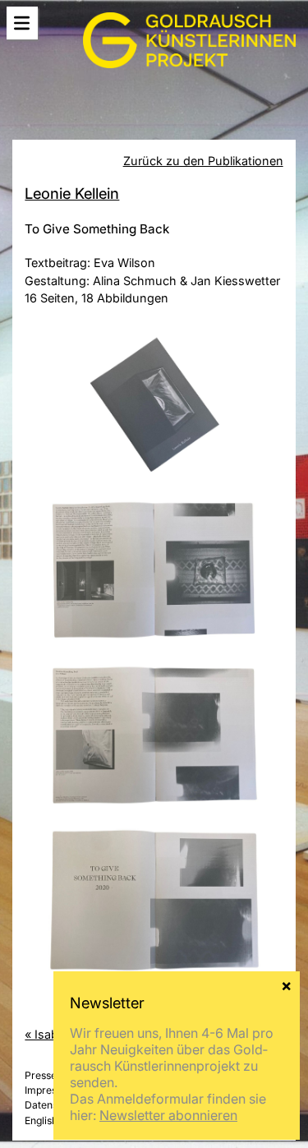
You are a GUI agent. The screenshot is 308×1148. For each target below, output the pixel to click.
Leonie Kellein (72, 193)
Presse (41, 1075)
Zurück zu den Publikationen (203, 161)
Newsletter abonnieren (168, 1115)
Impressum (50, 1090)
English (41, 1120)
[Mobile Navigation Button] (22, 23)
